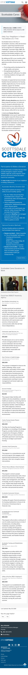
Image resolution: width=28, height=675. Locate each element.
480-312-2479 (7, 632)
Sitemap (2, 658)
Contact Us (3, 662)
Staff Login (3, 660)
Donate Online (21, 258)
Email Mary (6, 634)
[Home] (8, 2)
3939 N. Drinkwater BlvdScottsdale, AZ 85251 (6, 651)
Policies (2, 654)
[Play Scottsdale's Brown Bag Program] (14, 283)
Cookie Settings (4, 656)
